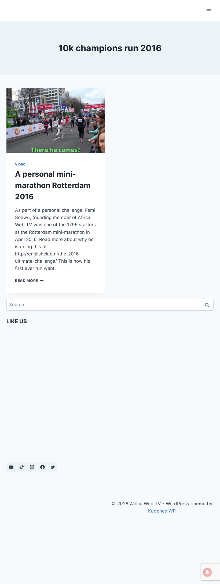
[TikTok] (21, 467)
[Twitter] (52, 467)
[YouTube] (11, 467)
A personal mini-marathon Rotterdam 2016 (53, 185)
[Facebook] (42, 467)
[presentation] (55, 120)
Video (20, 164)
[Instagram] (31, 467)
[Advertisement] (58, 535)
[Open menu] (209, 10)
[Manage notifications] (207, 572)
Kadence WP (162, 511)
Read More (29, 280)
